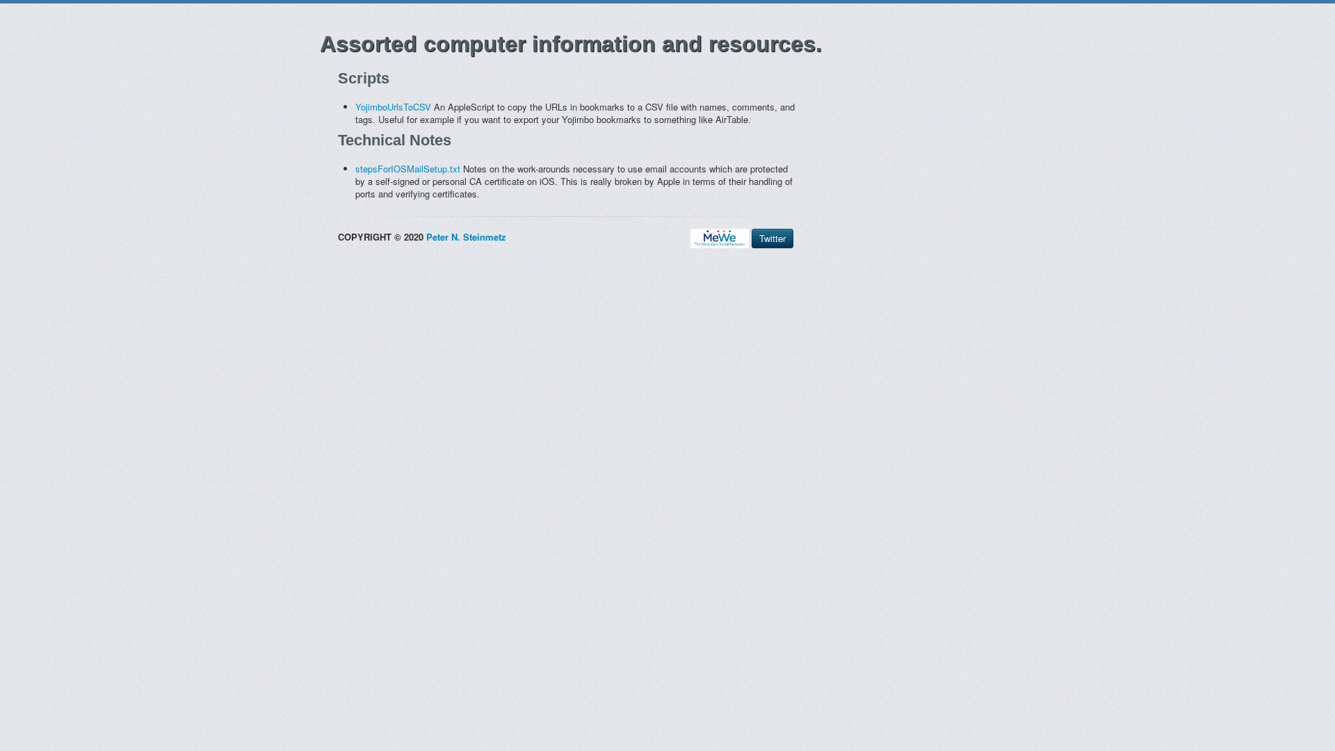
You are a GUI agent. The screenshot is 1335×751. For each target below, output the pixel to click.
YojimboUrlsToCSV (393, 106)
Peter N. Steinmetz (466, 236)
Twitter (772, 238)
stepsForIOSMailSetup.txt (407, 168)
